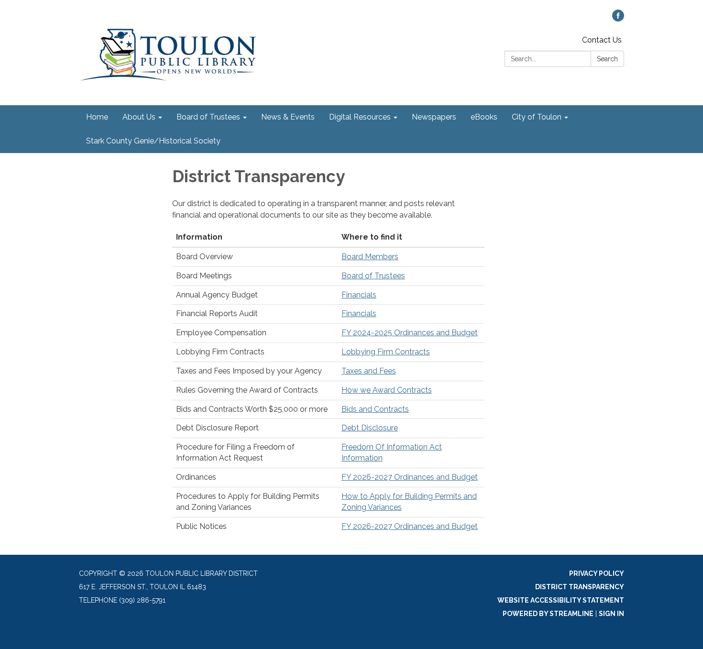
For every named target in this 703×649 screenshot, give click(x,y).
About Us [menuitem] (138, 116)
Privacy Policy (596, 573)
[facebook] (618, 18)
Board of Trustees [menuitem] (208, 116)
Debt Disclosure (369, 427)
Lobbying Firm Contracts (385, 351)
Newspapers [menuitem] (434, 116)
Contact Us (602, 39)
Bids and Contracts (375, 409)
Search (607, 59)
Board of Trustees (373, 275)
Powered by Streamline (548, 613)
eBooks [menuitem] (484, 116)
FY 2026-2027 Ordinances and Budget (409, 477)
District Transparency (579, 587)
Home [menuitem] (97, 116)
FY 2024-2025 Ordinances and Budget (409, 332)
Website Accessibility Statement (560, 600)
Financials (358, 294)
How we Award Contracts (386, 390)
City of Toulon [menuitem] (536, 116)
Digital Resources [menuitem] (360, 116)
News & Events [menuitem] (288, 116)
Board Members (369, 256)
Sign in (611, 613)
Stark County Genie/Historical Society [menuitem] (153, 140)
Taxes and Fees (368, 370)
